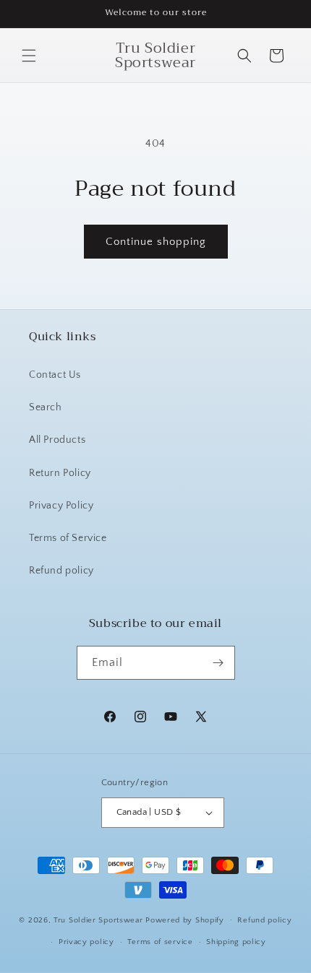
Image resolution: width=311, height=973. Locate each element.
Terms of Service (68, 538)
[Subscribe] (218, 663)
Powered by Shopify (184, 919)
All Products (57, 440)
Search (45, 407)
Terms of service (159, 942)
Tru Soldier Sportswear (99, 919)
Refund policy (61, 570)
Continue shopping (156, 241)
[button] (29, 56)
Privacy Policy (61, 505)
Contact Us (55, 375)
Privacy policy (86, 942)
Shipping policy (236, 942)
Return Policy (60, 473)
